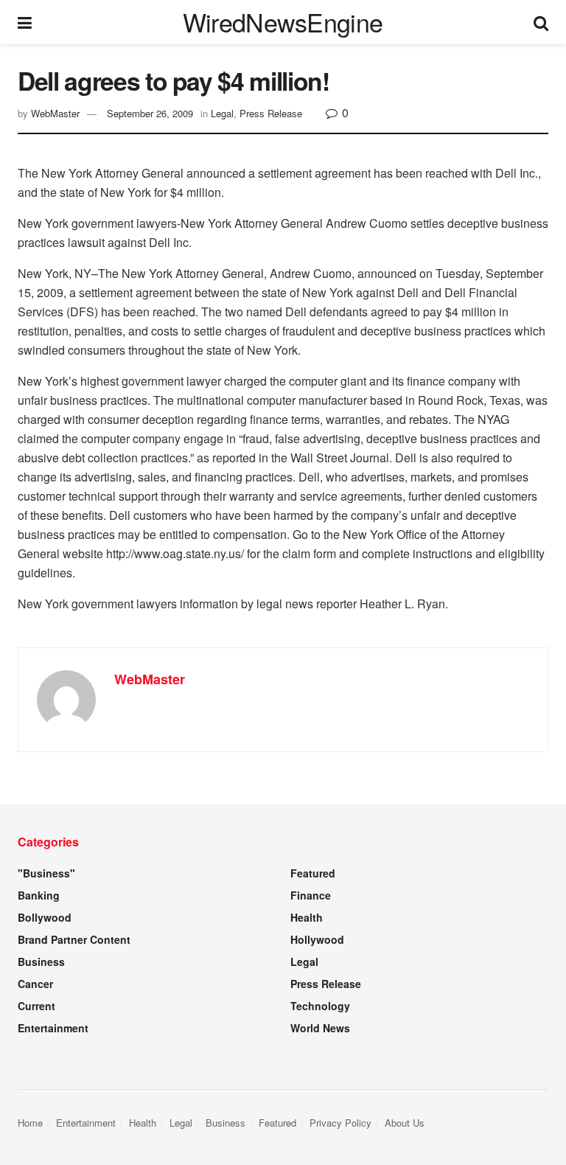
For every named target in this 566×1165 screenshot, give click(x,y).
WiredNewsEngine (283, 22)
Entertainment (53, 1027)
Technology (320, 1005)
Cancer (35, 983)
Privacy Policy (340, 1123)
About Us (404, 1123)
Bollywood (44, 917)
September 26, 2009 (150, 113)
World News (320, 1027)
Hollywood (317, 939)
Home (30, 1123)
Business (41, 961)
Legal (222, 113)
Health (306, 917)
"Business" (46, 873)
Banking (39, 895)
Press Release (271, 113)
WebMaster (55, 113)
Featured (312, 873)
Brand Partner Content (74, 939)
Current (36, 1005)
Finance (310, 895)
